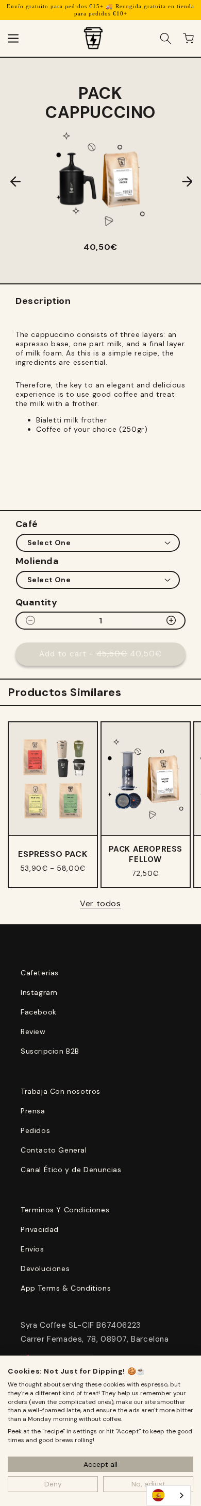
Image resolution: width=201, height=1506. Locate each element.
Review (33, 1031)
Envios (32, 1249)
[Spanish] (168, 1495)
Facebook (39, 1012)
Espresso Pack (52, 854)
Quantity (36, 602)
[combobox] (168, 1495)
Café (26, 524)
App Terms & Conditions (66, 1288)
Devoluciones (45, 1268)
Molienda (37, 561)
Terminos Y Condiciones (65, 1209)
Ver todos (100, 903)
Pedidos (35, 1130)
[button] (13, 38)
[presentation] (8, 181)
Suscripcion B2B (50, 1051)
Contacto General (54, 1150)
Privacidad (40, 1229)
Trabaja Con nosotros (60, 1091)
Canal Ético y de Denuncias (71, 1169)
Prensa (33, 1110)
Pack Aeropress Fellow (145, 854)
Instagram (39, 992)
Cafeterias (40, 972)
